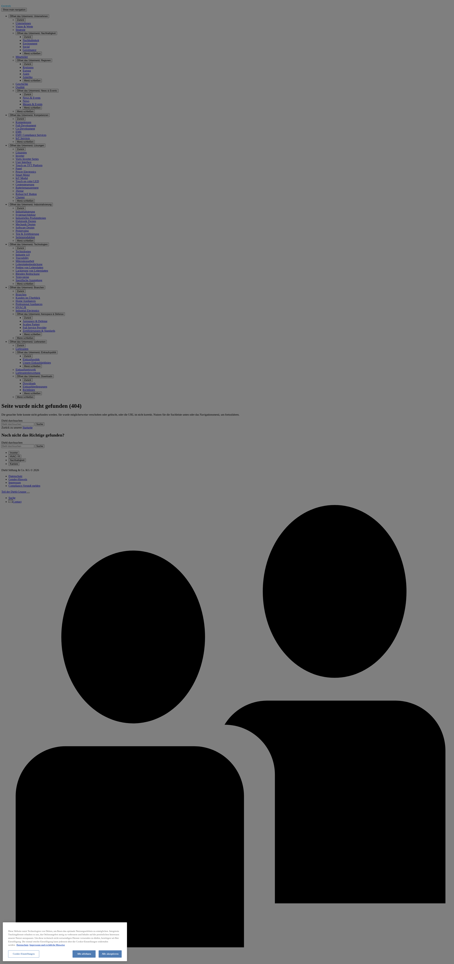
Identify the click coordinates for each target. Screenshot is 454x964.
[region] (65, 941)
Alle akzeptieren (110, 953)
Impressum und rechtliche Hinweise (47, 945)
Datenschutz (22, 945)
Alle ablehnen (84, 953)
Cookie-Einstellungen (24, 953)
